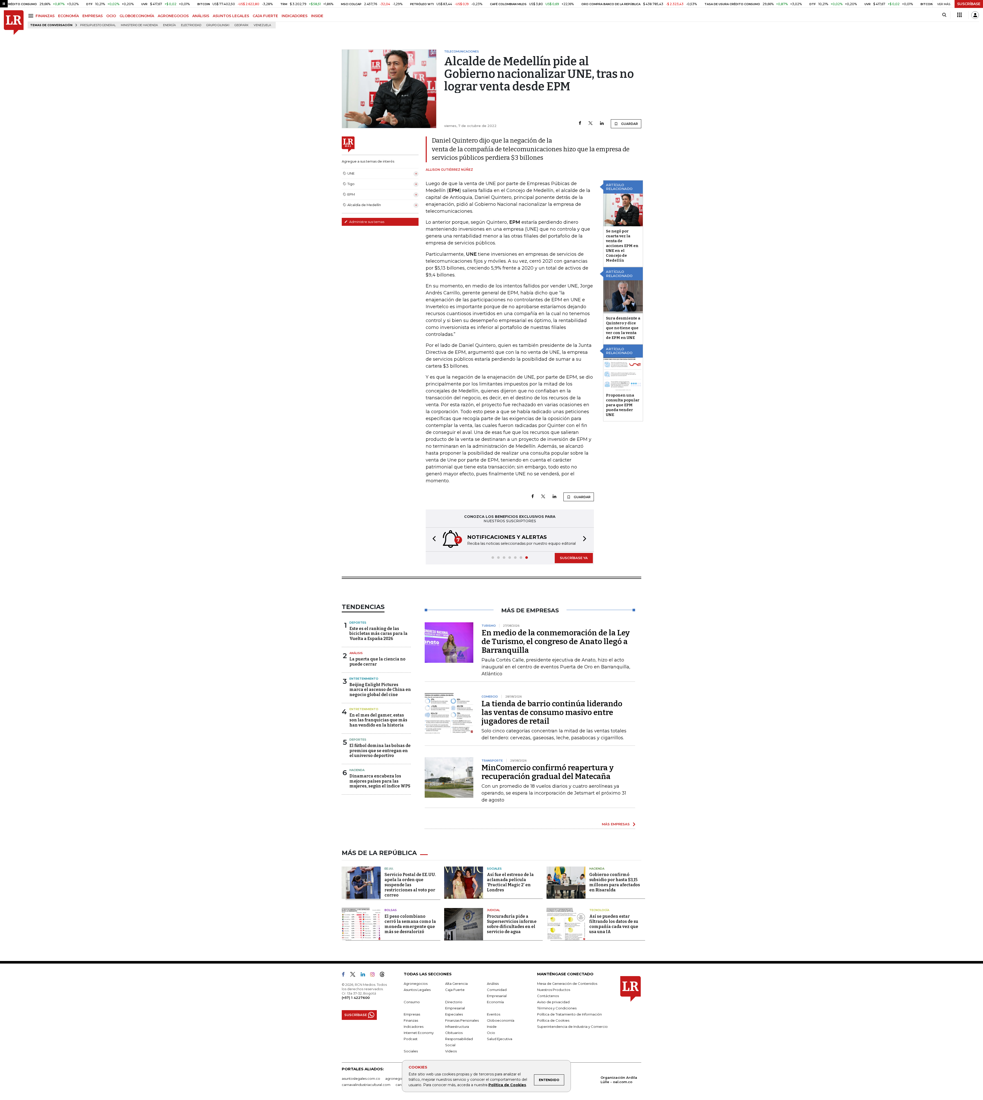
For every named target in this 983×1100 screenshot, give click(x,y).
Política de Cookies (507, 1085)
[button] (433, 539)
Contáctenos (548, 996)
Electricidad (191, 25)
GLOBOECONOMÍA (137, 16)
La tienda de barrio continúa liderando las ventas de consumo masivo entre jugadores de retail (552, 712)
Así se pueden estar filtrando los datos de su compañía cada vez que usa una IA (613, 924)
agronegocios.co (399, 1078)
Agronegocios (416, 983)
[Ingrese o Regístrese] (975, 15)
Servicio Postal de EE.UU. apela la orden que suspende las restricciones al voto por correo (410, 885)
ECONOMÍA (68, 16)
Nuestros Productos (553, 990)
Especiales (454, 1014)
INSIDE (317, 16)
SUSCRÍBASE (968, 4)
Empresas (412, 1014)
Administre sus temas (366, 222)
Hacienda (357, 770)
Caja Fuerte (455, 990)
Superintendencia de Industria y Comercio (572, 1026)
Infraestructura (457, 1026)
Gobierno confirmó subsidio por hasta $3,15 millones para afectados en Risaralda (614, 882)
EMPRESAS (92, 16)
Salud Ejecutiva (499, 1039)
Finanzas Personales (462, 1020)
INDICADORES (294, 16)
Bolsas (390, 910)
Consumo (412, 1002)
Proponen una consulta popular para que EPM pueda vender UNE (622, 405)
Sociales (494, 868)
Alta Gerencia (456, 983)
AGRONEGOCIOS (173, 16)
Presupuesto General (98, 25)
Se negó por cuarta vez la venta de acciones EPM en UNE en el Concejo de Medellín (622, 246)
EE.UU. (389, 868)
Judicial (493, 910)
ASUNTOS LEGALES (231, 16)
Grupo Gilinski (217, 25)
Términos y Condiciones (556, 1008)
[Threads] (384, 975)
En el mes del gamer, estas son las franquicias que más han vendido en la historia (378, 720)
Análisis (356, 653)
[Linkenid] (365, 975)
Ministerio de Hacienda (139, 25)
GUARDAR (629, 124)
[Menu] (32, 15)
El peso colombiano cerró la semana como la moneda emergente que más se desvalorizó (410, 924)
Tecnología (599, 910)
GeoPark (241, 25)
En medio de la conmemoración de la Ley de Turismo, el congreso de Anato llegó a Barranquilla (556, 641)
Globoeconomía (500, 1020)
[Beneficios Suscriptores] (959, 15)
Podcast (411, 1039)
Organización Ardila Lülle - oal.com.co (619, 1079)
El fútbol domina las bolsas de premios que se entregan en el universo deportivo (380, 750)
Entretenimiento (363, 678)
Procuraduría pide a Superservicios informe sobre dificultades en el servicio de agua (512, 924)
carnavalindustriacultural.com (366, 1085)
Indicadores (413, 1026)
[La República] (14, 22)
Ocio (491, 1033)
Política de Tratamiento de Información (569, 1014)
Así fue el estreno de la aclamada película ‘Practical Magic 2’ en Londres (510, 882)
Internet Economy (419, 1033)
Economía (495, 1002)
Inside (492, 1026)
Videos (451, 1051)
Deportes (357, 622)
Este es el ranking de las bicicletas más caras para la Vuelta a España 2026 (378, 633)
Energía (169, 25)
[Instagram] (374, 975)
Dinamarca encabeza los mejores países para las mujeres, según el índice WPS (379, 781)
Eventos (493, 1014)
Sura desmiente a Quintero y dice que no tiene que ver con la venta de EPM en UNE (623, 328)
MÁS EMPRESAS (616, 824)
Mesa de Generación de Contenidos (567, 983)
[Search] (944, 15)
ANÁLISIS (200, 16)
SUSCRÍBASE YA (574, 558)
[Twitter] (590, 123)
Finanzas (411, 1020)
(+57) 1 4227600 (356, 998)
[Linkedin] (602, 123)
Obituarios (454, 1033)
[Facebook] (580, 123)
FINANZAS (45, 16)
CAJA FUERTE (265, 16)
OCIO (111, 16)
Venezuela (262, 25)
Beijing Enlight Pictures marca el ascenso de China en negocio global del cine (380, 689)
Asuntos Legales (417, 990)
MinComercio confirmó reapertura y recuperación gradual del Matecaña (548, 772)
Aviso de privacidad (553, 1002)
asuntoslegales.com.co (361, 1078)
